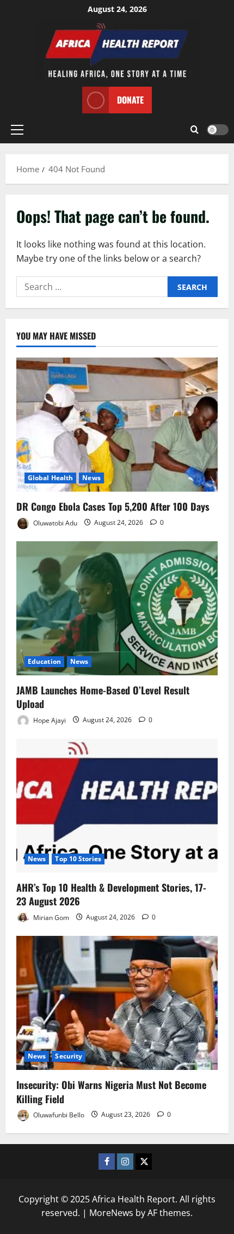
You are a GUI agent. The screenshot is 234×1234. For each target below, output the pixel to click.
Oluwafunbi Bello (58, 1114)
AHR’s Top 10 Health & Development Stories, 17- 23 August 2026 (111, 894)
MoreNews (111, 1213)
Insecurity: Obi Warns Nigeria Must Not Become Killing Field (111, 1091)
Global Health (50, 477)
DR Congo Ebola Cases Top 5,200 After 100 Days (113, 506)
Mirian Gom (50, 917)
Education (44, 661)
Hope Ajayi (49, 719)
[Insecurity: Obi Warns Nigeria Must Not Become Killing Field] (117, 1003)
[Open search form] (194, 129)
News (91, 477)
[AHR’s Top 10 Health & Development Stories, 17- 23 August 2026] (117, 806)
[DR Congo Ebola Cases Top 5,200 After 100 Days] (117, 425)
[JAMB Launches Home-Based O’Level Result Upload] (117, 608)
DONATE (130, 99)
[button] (17, 129)
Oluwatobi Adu (54, 522)
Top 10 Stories (78, 858)
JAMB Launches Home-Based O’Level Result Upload (102, 697)
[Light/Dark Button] (218, 129)
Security (68, 1056)
